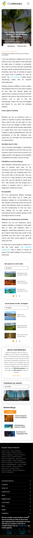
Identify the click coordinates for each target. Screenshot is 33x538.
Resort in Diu (5, 468)
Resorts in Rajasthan (19, 470)
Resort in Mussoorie (7, 462)
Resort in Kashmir (20, 455)
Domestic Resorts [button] (8, 481)
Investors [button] (5, 484)
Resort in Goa (6, 451)
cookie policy (23, 526)
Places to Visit (22, 46)
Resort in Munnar (21, 459)
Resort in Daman (17, 453)
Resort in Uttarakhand (8, 459)
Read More (16, 375)
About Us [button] (5, 488)
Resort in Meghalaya (8, 472)
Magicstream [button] (6, 499)
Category (10, 412)
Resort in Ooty (14, 468)
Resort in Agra (22, 464)
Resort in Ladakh (6, 460)
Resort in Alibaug (18, 460)
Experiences (11, 46)
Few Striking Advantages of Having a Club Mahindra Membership (16, 34)
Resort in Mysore (6, 466)
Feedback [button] (5, 513)
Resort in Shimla (15, 451)
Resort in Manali (6, 453)
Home (3, 51)
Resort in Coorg (6, 457)
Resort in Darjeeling (20, 462)
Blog (8, 51)
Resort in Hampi (16, 457)
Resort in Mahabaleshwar (9, 464)
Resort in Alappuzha (7, 455)
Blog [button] (3, 506)
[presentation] (5, 46)
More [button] (3, 495)
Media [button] (4, 510)
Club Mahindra (15, 77)
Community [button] (5, 502)
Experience (13, 51)
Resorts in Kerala (6, 470)
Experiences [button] (6, 492)
